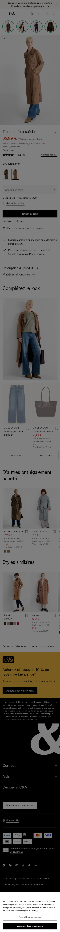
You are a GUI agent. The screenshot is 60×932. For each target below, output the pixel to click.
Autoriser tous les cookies (30, 926)
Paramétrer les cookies (30, 917)
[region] (30, 912)
